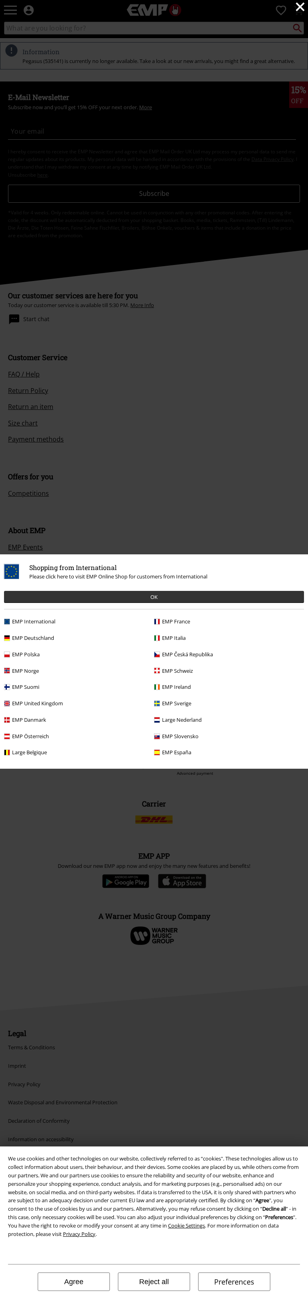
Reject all (154, 1282)
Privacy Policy (79, 1234)
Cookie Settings (186, 1225)
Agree (73, 1282)
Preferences (234, 1282)
